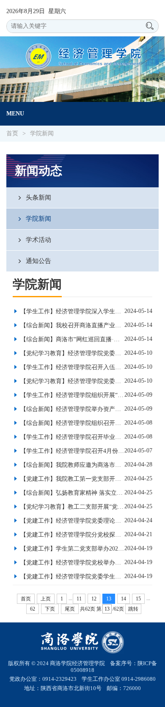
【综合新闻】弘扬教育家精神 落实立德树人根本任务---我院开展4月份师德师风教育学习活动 (71, 493)
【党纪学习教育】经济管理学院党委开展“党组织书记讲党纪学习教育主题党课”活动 (71, 381)
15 (138, 599)
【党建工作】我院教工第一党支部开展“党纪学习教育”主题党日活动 (71, 479)
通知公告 (37, 260)
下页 (50, 609)
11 (79, 599)
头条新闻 (37, 197)
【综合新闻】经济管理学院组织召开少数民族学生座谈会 (71, 423)
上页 (46, 599)
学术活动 (37, 239)
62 (32, 609)
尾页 (70, 609)
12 (93, 599)
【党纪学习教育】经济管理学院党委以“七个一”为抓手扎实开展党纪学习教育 (71, 353)
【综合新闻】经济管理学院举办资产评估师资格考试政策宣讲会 (71, 409)
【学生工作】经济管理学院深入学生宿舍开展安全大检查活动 (71, 311)
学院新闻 (42, 133)
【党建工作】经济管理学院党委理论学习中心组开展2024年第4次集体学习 (71, 521)
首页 (12, 133)
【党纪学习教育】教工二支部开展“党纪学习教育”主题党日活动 (71, 507)
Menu (15, 113)
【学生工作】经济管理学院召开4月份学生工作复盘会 (71, 451)
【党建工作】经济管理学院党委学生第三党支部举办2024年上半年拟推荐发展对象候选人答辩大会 (71, 576)
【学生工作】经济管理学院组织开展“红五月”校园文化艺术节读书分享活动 (71, 395)
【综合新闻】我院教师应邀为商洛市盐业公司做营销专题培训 (71, 465)
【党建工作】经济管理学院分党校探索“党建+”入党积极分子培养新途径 (71, 535)
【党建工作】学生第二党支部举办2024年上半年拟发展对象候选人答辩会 (71, 548)
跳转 (133, 609)
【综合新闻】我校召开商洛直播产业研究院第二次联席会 (71, 325)
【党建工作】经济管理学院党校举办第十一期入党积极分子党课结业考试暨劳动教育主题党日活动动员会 (71, 562)
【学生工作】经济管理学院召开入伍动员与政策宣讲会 (71, 367)
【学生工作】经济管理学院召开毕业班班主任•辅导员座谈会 (71, 437)
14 (123, 599)
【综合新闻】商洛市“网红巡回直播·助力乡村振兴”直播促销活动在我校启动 (71, 339)
